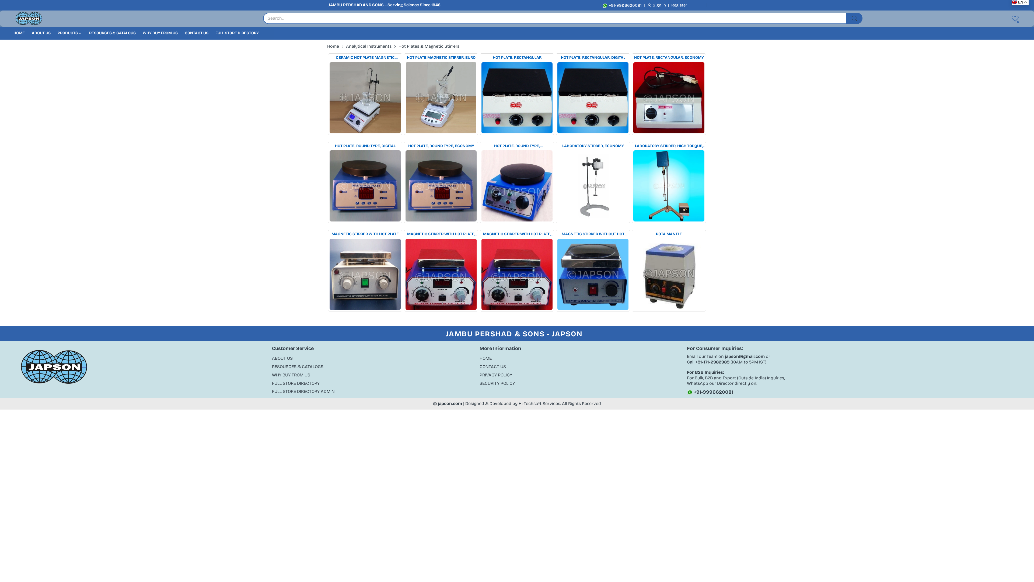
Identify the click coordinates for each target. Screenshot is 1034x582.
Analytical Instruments (369, 46)
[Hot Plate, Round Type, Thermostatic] (517, 185)
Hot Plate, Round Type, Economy (441, 146)
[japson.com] (28, 19)
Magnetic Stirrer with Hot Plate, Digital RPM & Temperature (517, 234)
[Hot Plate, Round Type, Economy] (441, 185)
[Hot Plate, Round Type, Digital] (365, 185)
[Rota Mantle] (668, 274)
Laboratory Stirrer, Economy (593, 146)
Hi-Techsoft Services (539, 403)
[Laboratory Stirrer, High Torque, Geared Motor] (668, 185)
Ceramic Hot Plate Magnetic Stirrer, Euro (365, 57)
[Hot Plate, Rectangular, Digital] (592, 97)
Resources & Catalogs (297, 366)
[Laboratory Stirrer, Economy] (592, 185)
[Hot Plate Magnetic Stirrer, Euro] (441, 97)
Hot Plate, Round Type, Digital (365, 146)
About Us (282, 358)
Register (679, 5)
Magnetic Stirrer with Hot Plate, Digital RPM (441, 234)
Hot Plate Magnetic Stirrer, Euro (441, 57)
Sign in (660, 5)
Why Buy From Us (291, 374)
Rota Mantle (669, 234)
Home (486, 358)
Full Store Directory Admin (303, 391)
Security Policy (497, 383)
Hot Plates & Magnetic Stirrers (429, 46)
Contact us (493, 366)
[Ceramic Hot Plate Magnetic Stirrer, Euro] (365, 97)
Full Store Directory (296, 383)
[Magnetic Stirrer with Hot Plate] (365, 274)
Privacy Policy (496, 374)
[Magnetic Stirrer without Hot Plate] (592, 274)
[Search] (854, 18)
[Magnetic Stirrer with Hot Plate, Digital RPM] (441, 274)
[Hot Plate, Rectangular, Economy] (668, 97)
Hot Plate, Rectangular (517, 57)
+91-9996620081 (625, 5)
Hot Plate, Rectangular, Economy (669, 57)
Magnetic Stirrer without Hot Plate (593, 234)
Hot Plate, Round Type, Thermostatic (517, 146)
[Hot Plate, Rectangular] (517, 97)
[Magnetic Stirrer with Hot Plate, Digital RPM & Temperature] (517, 274)
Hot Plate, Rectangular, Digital (593, 57)
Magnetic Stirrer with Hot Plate (365, 234)
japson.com (450, 403)
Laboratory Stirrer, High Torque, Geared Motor (669, 146)
